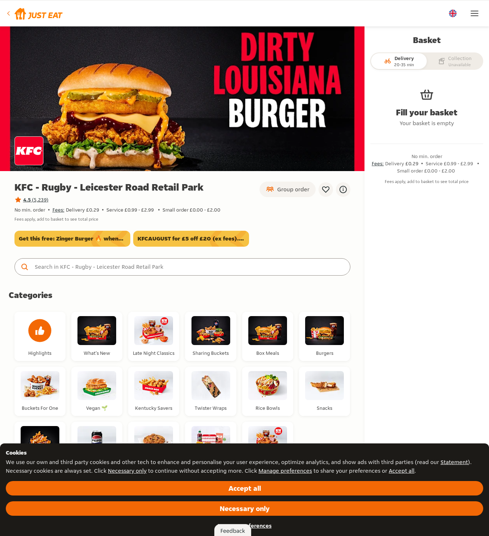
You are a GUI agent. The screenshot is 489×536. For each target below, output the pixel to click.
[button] (34, 13)
